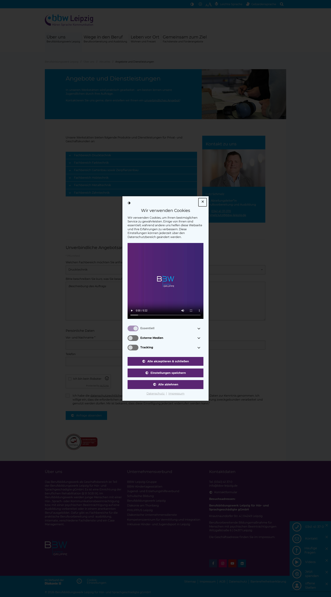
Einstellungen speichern (168, 373)
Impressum (176, 393)
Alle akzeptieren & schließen (168, 361)
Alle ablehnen (168, 384)
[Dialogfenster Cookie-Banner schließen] (202, 202)
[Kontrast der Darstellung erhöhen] (129, 203)
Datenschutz (156, 393)
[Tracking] (202, 348)
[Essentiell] (202, 328)
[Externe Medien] (202, 338)
